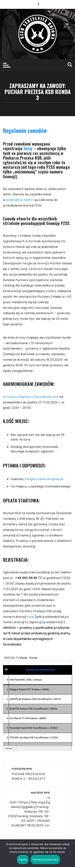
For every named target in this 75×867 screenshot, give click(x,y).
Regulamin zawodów (25, 130)
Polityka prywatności (45, 859)
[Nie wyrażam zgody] (70, 853)
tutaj (27, 148)
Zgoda (23, 859)
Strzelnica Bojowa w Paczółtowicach (30, 397)
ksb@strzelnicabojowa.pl (44, 479)
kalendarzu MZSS (19, 200)
